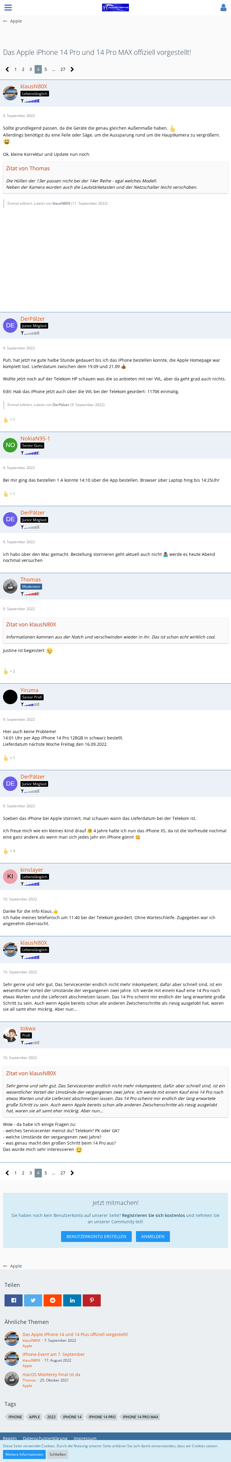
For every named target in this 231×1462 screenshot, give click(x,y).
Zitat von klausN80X (31, 624)
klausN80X (61, 203)
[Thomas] (12, 1380)
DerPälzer (61, 404)
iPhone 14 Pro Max (140, 1416)
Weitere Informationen (24, 1454)
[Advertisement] (115, 259)
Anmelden (153, 1236)
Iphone (15, 1416)
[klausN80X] (12, 1339)
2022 (51, 1416)
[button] (8, 7)
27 (62, 69)
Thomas (29, 1380)
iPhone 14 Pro (102, 1416)
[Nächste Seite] (72, 69)
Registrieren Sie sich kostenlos (153, 1215)
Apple (27, 1345)
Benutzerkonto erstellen (96, 1236)
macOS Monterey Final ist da (51, 1374)
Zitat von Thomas (28, 168)
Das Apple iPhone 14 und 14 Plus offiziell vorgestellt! (75, 1334)
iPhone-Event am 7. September (54, 1354)
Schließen (58, 1454)
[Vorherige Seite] (7, 69)
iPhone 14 (72, 1416)
